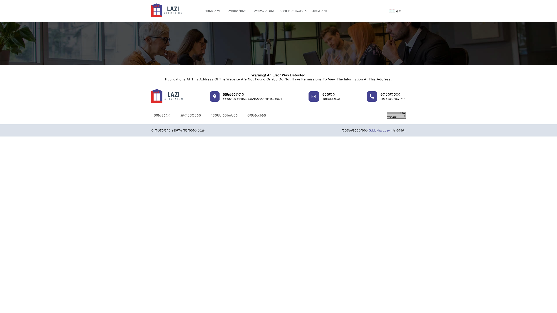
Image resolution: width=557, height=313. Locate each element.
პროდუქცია (263, 11)
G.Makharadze (379, 130)
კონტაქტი (321, 11)
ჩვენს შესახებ (293, 11)
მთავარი (213, 11)
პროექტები (237, 11)
